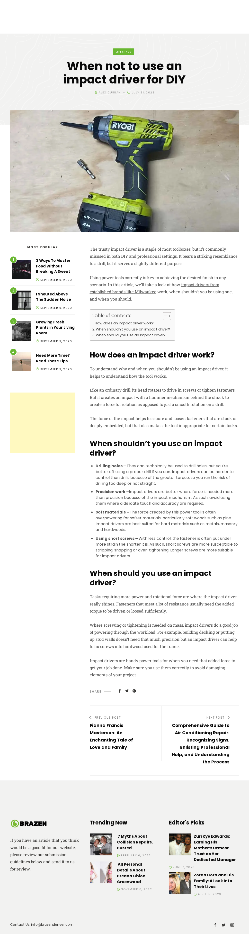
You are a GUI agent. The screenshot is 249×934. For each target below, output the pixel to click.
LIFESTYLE (124, 52)
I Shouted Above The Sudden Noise (53, 297)
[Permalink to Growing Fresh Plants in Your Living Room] (21, 331)
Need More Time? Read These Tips (53, 358)
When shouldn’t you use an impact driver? (133, 329)
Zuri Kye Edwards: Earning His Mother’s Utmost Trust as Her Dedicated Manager (215, 847)
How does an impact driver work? (124, 323)
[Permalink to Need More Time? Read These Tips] (21, 362)
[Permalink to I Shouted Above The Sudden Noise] (21, 301)
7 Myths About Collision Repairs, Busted (135, 842)
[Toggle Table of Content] (164, 316)
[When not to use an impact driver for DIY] (119, 691)
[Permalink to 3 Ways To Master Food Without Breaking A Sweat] (21, 270)
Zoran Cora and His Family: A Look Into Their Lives (214, 880)
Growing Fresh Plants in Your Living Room (55, 328)
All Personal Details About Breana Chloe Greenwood (131, 873)
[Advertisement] (42, 423)
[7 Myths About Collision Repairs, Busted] (101, 845)
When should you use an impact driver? (131, 335)
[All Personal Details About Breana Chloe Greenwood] (101, 873)
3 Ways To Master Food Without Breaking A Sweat (53, 266)
